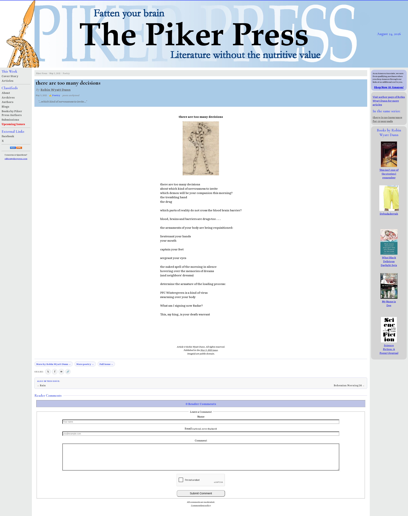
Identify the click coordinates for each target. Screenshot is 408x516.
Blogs (5, 106)
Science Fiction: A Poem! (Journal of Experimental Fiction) (389, 354)
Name (200, 416)
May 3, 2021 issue (209, 350)
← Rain (41, 385)
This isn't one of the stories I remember (388, 173)
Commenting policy (201, 505)
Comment (201, 440)
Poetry (66, 73)
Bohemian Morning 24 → (349, 385)
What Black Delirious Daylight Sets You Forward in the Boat (388, 265)
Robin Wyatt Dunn (55, 89)
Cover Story (10, 76)
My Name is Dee (389, 303)
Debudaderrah (389, 213)
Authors (7, 102)
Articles (7, 81)
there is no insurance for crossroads (387, 119)
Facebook (8, 136)
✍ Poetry (54, 95)
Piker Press (41, 73)
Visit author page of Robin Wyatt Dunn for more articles (389, 100)
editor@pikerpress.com (16, 158)
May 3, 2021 (54, 73)
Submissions (10, 119)
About (6, 93)
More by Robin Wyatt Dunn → (53, 364)
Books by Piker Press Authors (12, 113)
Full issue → (106, 364)
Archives (8, 97)
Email (201, 428)
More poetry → (85, 364)
